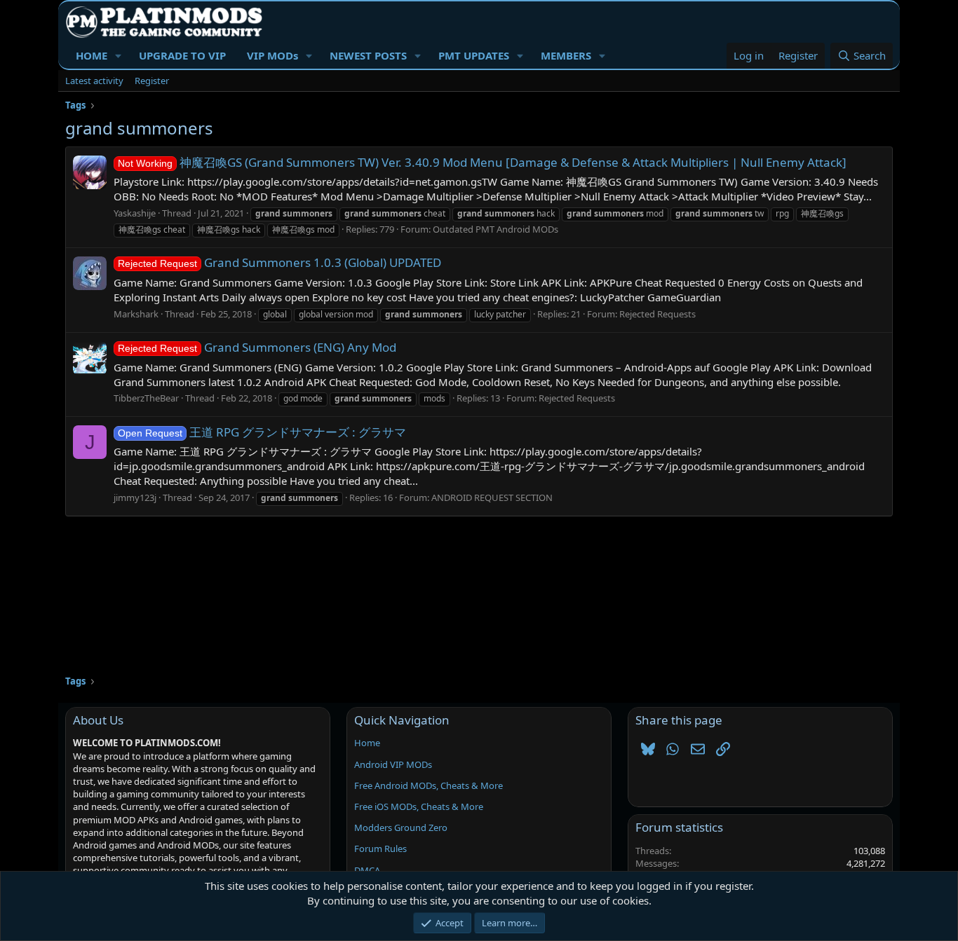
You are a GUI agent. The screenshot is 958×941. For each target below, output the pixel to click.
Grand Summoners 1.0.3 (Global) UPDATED (279, 262)
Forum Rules (380, 848)
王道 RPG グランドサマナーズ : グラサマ (262, 432)
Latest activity (94, 80)
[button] (118, 56)
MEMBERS (566, 55)
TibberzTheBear (146, 398)
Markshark (136, 314)
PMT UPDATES (473, 55)
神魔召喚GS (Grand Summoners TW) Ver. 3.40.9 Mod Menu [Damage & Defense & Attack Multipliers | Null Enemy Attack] (482, 162)
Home (367, 742)
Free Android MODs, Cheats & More (428, 785)
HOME (91, 55)
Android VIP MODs (393, 764)
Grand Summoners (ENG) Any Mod (257, 347)
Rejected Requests (657, 314)
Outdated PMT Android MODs (495, 229)
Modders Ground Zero (400, 827)
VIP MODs (272, 55)
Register (152, 80)
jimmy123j (135, 497)
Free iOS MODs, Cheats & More (418, 806)
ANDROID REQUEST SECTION (492, 497)
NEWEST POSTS (368, 55)
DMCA (367, 870)
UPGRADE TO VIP (182, 55)
